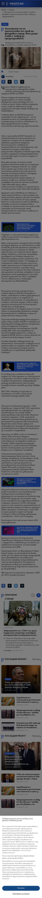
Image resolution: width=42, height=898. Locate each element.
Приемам (21, 888)
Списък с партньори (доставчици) (15, 881)
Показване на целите (21, 894)
